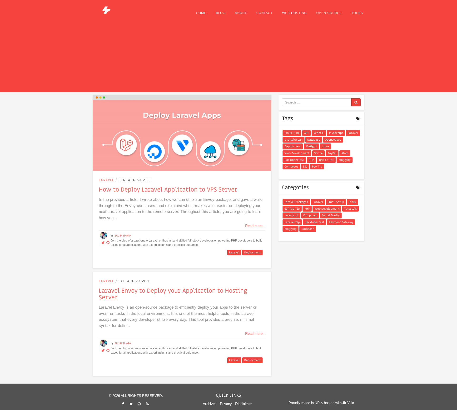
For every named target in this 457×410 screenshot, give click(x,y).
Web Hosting (294, 13)
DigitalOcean (293, 140)
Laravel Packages (296, 202)
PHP (311, 160)
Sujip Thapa (122, 235)
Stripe (318, 153)
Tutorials (350, 209)
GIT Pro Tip (292, 209)
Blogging (344, 160)
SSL (305, 166)
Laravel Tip (292, 222)
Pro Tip (317, 166)
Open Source (329, 13)
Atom (344, 153)
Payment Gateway (341, 222)
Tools (357, 13)
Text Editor (326, 160)
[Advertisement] (228, 56)
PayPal (332, 153)
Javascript (336, 133)
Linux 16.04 (291, 133)
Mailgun (311, 146)
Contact (264, 13)
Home (201, 13)
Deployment (252, 252)
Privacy (226, 404)
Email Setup (336, 202)
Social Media (331, 215)
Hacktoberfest (294, 160)
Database (313, 140)
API (306, 133)
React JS (318, 133)
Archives (210, 404)
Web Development (296, 153)
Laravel (107, 180)
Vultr (350, 403)
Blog (220, 13)
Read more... (255, 226)
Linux (325, 146)
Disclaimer (243, 404)
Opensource (333, 140)
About (241, 13)
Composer (291, 166)
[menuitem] (201, 13)
